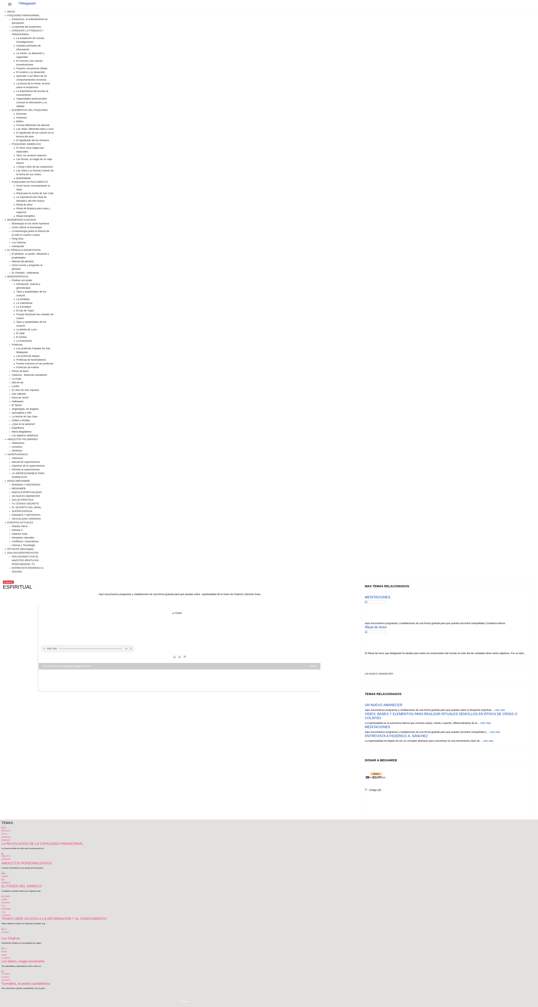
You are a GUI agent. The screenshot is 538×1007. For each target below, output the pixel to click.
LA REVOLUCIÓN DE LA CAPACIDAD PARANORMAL (42, 844)
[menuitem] (11, 11)
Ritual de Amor (376, 627)
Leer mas (499, 710)
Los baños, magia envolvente (23, 961)
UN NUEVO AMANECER (379, 673)
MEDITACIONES (377, 597)
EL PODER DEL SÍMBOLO (21, 886)
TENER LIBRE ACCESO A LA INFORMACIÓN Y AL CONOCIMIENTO (54, 919)
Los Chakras (10, 938)
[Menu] (9, 4)
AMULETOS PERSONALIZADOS (26, 863)
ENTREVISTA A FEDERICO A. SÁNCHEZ (396, 736)
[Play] (179, 657)
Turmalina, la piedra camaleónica (25, 983)
